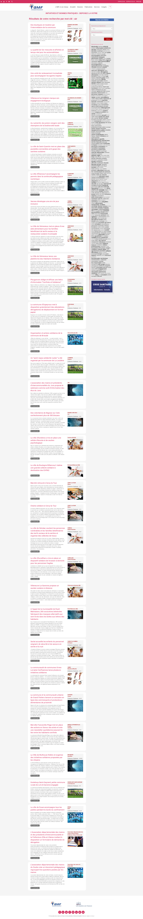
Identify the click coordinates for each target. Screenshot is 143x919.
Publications (88, 7)
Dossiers (80, 7)
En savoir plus (35, 43)
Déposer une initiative (101, 20)
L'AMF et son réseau (61, 7)
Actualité (73, 7)
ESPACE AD (121, 1)
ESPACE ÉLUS (130, 1)
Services (97, 7)
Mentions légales (86, 916)
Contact (92, 916)
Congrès (104, 7)
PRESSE (138, 1)
